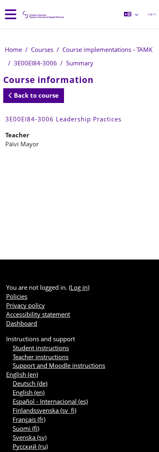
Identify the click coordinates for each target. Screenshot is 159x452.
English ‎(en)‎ (22, 374)
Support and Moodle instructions (59, 365)
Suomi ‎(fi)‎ (26, 428)
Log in (152, 14)
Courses (42, 49)
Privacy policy (25, 305)
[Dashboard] (43, 14)
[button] (131, 14)
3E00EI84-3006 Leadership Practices (63, 119)
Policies (16, 296)
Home (13, 49)
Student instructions (41, 348)
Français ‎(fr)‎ (29, 419)
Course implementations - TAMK (107, 49)
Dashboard (21, 323)
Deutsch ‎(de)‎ (30, 383)
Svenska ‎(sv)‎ (29, 437)
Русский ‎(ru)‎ (30, 446)
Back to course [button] (35, 95)
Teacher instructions (40, 357)
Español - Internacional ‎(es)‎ (50, 401)
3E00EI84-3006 (35, 63)
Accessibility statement (38, 314)
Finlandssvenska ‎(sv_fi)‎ (44, 410)
